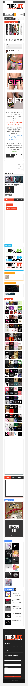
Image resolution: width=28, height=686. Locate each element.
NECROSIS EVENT (15, 606)
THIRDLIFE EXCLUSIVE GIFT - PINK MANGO (10, 39)
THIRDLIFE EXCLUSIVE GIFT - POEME (18, 39)
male (9, 154)
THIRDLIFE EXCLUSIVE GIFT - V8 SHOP (12, 39)
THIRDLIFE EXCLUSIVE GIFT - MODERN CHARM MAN (7, 40)
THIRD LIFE (14, 680)
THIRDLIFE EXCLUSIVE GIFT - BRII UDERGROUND (15, 40)
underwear (9, 46)
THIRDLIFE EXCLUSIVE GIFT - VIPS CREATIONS (21, 39)
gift (6, 154)
